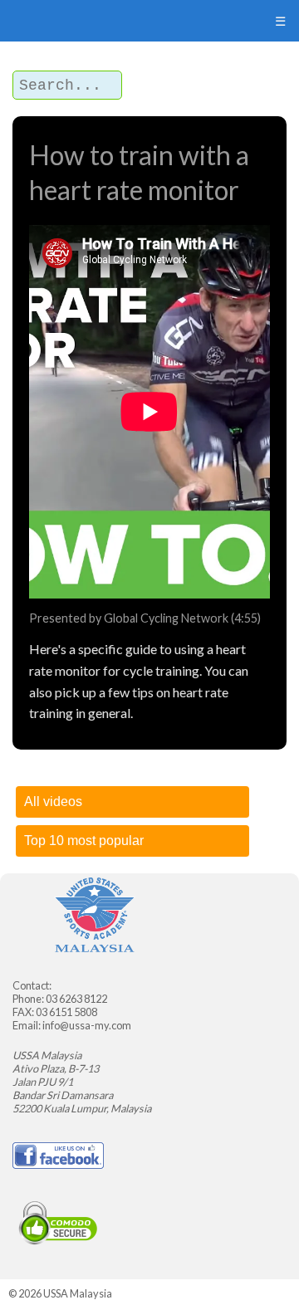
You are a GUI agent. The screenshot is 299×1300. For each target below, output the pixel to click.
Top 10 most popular (84, 840)
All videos (53, 801)
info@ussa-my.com (86, 1025)
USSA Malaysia (77, 1293)
